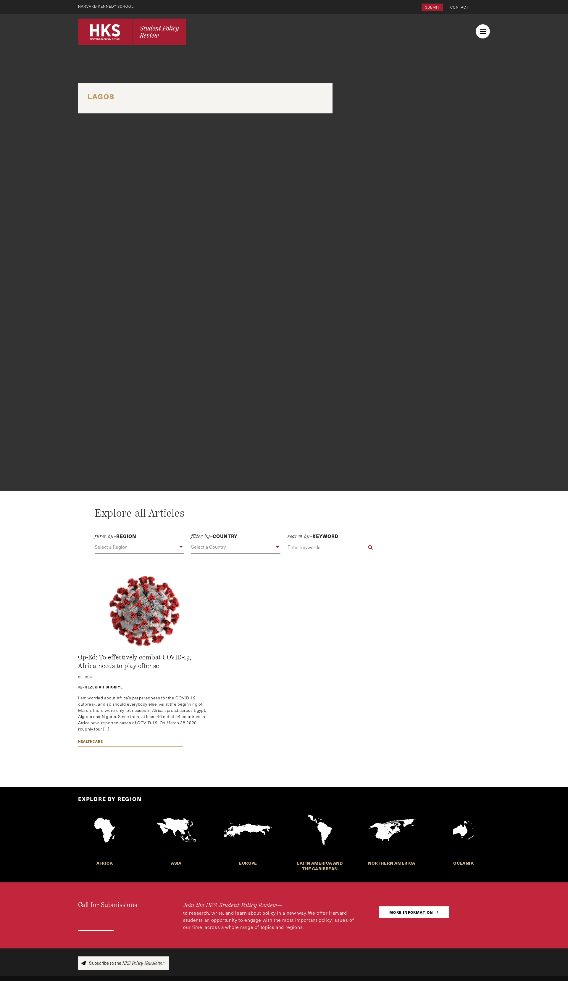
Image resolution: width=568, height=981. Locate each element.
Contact (459, 7)
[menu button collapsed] (483, 31)
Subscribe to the (126, 963)
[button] (139, 547)
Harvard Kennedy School (106, 6)
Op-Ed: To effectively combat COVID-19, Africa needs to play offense (135, 661)
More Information (411, 912)
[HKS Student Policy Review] (132, 31)
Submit (432, 7)
